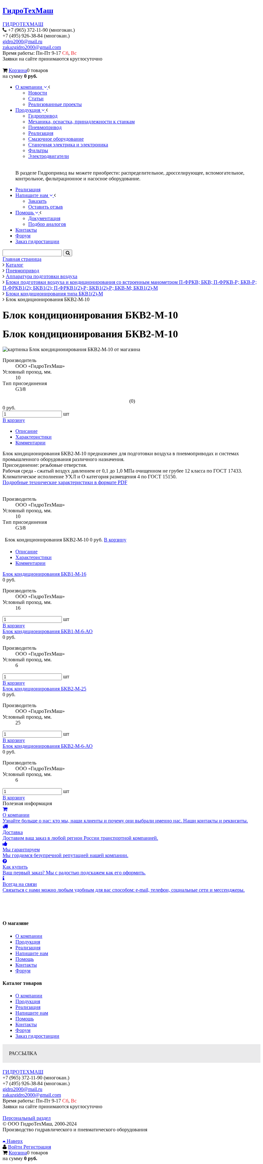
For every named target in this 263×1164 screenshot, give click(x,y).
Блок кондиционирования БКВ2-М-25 (44, 688)
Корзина (18, 70)
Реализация (27, 947)
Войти (15, 1147)
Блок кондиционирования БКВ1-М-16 (44, 574)
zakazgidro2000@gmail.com (32, 47)
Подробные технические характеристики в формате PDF (65, 482)
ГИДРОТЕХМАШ (23, 24)
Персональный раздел (27, 1118)
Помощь (24, 959)
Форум (22, 970)
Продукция (27, 942)
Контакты (26, 965)
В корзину (14, 625)
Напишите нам (31, 953)
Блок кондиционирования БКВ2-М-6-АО (48, 746)
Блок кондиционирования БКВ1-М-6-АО (48, 631)
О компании (28, 936)
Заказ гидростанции (37, 1036)
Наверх (14, 1141)
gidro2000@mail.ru (22, 41)
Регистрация (37, 1147)
